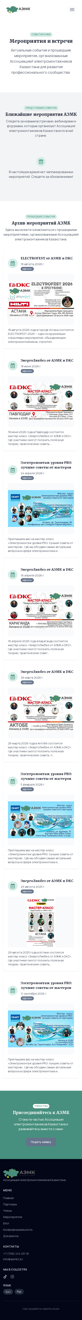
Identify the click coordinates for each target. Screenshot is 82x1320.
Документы (11, 1236)
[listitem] (5, 1277)
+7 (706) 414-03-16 (16, 1253)
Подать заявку (41, 1142)
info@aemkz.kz (13, 1259)
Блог (6, 1223)
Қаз (8, 1291)
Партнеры (10, 1204)
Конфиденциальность (18, 1229)
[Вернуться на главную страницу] (41, 1173)
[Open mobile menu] (72, 9)
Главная (8, 1198)
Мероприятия (12, 1217)
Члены (7, 1210)
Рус (19, 1291)
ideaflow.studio (51, 1308)
